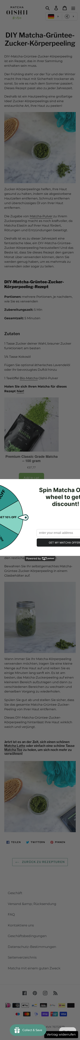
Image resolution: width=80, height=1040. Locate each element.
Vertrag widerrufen (61, 1034)
